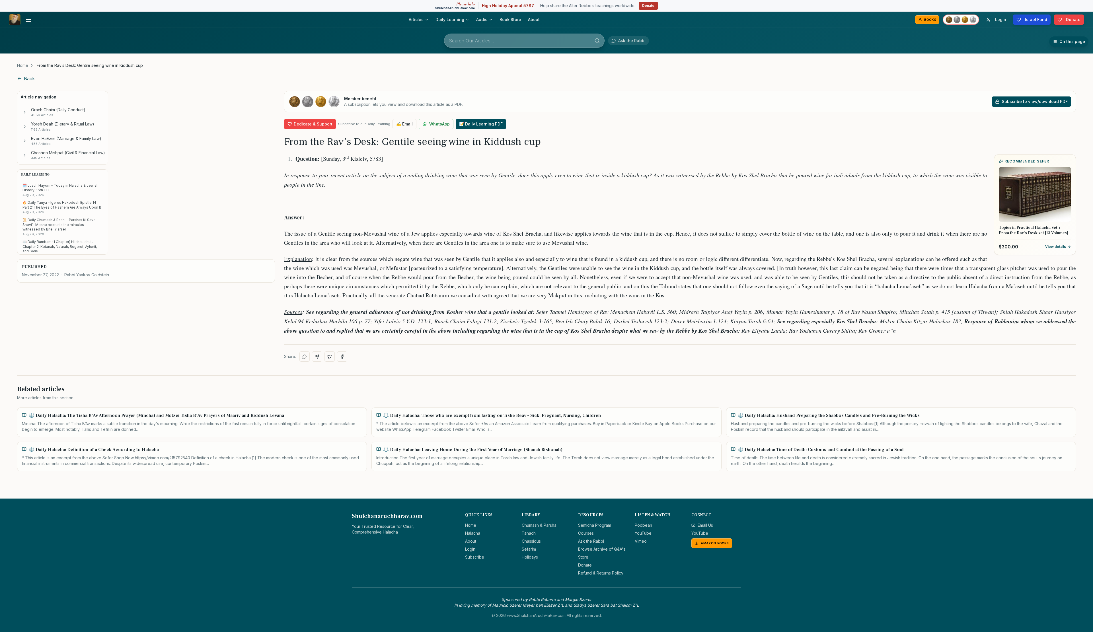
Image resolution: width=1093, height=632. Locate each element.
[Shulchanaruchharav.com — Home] (14, 19)
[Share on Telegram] (317, 356)
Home (22, 65)
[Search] (597, 41)
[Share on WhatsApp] (304, 356)
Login (470, 549)
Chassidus (531, 541)
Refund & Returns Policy (600, 573)
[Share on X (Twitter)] (329, 356)
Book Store (510, 19)
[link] (90, 65)
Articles (416, 19)
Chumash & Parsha (539, 525)
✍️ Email (404, 124)
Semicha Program (594, 525)
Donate (648, 5)
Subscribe (474, 557)
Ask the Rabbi (591, 541)
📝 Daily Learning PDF (481, 124)
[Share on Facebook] (342, 356)
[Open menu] (28, 19)
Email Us (705, 525)
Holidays (530, 557)
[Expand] (25, 112)
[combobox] (524, 41)
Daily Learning (449, 19)
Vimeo (641, 541)
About (534, 19)
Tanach (529, 533)
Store (583, 557)
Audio (482, 19)
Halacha (472, 533)
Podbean (643, 525)
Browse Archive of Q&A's (601, 549)
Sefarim (529, 549)
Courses (586, 533)
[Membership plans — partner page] (961, 20)
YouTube (643, 533)
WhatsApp (439, 124)
